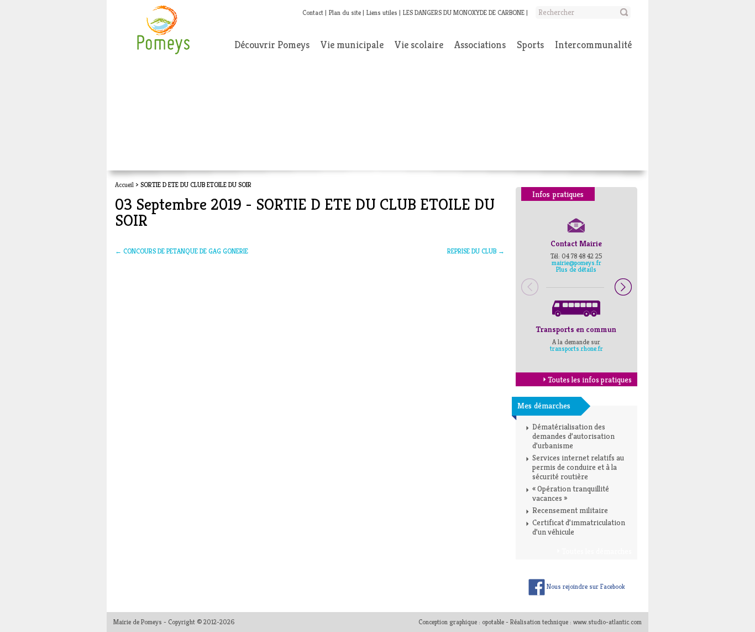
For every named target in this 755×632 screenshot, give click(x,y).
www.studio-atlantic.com (607, 622)
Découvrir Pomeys (272, 44)
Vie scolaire (419, 44)
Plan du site (345, 12)
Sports (530, 44)
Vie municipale (352, 44)
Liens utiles (381, 12)
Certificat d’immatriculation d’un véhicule (578, 527)
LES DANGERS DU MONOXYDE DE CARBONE (464, 12)
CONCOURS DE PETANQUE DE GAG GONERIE (181, 251)
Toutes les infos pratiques (590, 380)
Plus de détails (576, 269)
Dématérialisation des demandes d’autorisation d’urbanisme (573, 436)
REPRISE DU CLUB (476, 251)
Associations (480, 44)
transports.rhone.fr (576, 348)
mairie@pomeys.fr (576, 262)
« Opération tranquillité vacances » (570, 493)
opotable (493, 622)
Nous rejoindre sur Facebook (585, 586)
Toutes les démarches (597, 551)
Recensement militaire (570, 510)
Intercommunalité (593, 44)
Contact (312, 12)
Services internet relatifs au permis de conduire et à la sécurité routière (578, 467)
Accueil (124, 184)
